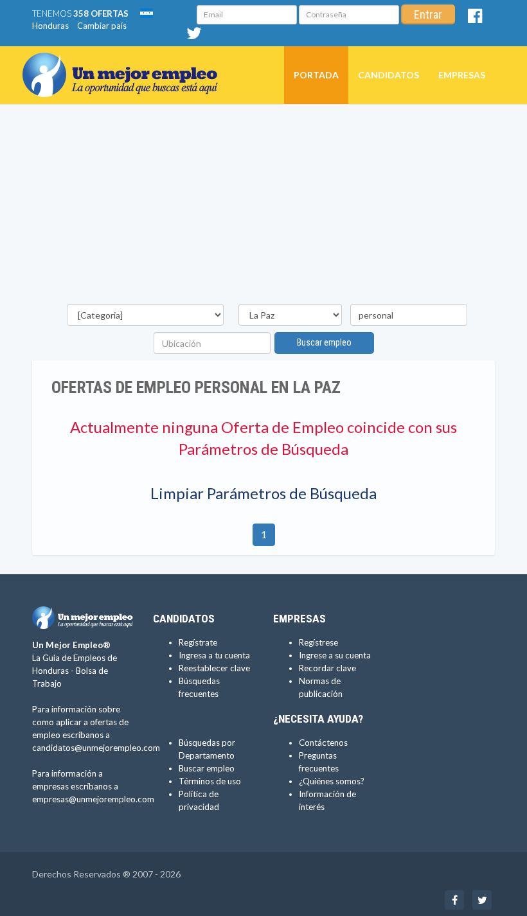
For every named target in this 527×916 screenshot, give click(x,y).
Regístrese (318, 642)
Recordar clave (327, 668)
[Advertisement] (263, 207)
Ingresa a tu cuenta (214, 655)
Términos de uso (210, 781)
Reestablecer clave (214, 668)
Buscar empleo (324, 342)
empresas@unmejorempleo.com (93, 799)
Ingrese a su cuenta (335, 655)
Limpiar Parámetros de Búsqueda (263, 493)
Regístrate (198, 642)
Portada (316, 74)
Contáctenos (323, 742)
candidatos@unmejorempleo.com (96, 748)
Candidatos (388, 74)
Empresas (461, 74)
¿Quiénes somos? (331, 781)
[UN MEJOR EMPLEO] (125, 62)
